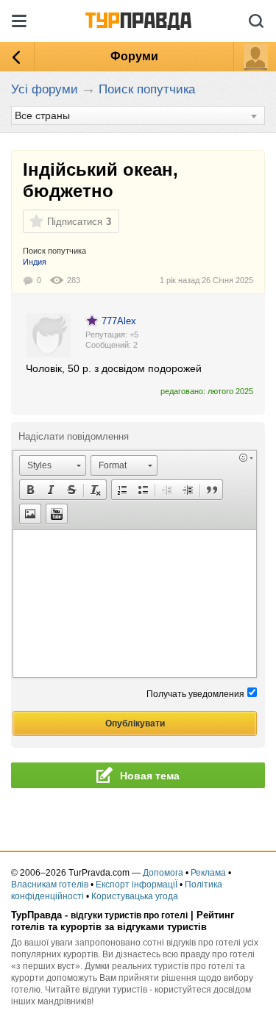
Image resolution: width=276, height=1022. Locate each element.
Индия (34, 261)
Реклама (208, 873)
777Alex (119, 320)
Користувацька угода (134, 896)
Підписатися (74, 221)
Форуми (134, 56)
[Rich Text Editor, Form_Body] (134, 603)
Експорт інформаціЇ (136, 884)
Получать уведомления (195, 694)
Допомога (163, 873)
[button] (52, 465)
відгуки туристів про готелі (129, 915)
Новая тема (150, 776)
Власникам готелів (49, 884)
